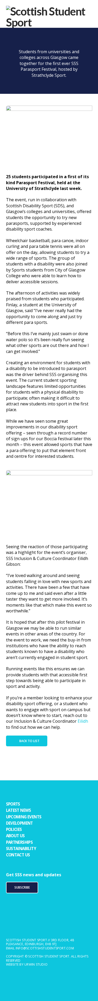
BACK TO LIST (29, 741)
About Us (15, 835)
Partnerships (19, 842)
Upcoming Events (24, 816)
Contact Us (18, 854)
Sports (13, 804)
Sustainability (21, 848)
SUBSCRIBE (22, 887)
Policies (14, 829)
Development (19, 823)
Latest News (18, 810)
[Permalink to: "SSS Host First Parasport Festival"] (49, 137)
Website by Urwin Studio (27, 964)
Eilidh (83, 721)
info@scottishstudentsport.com (45, 948)
